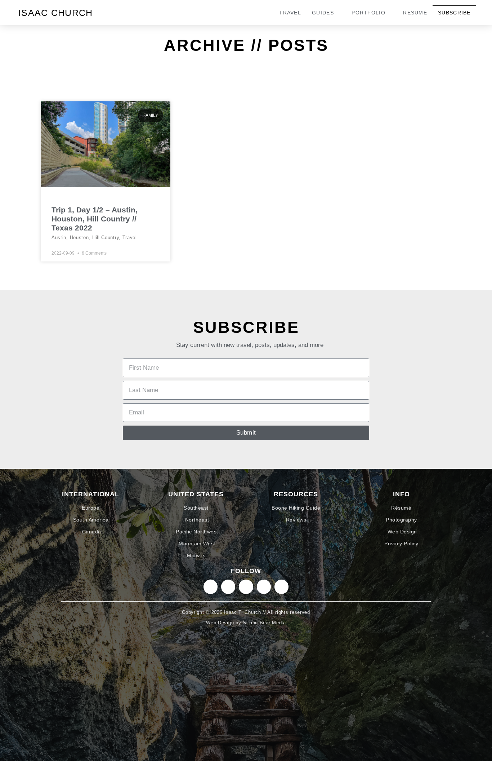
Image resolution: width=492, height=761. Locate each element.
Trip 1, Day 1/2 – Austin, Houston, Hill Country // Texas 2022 (95, 219)
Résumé (415, 13)
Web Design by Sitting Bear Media (246, 622)
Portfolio (368, 13)
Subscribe (454, 13)
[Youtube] (281, 587)
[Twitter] (246, 587)
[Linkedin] (228, 587)
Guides (323, 13)
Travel (290, 13)
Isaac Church (55, 13)
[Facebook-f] (264, 587)
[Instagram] (210, 587)
